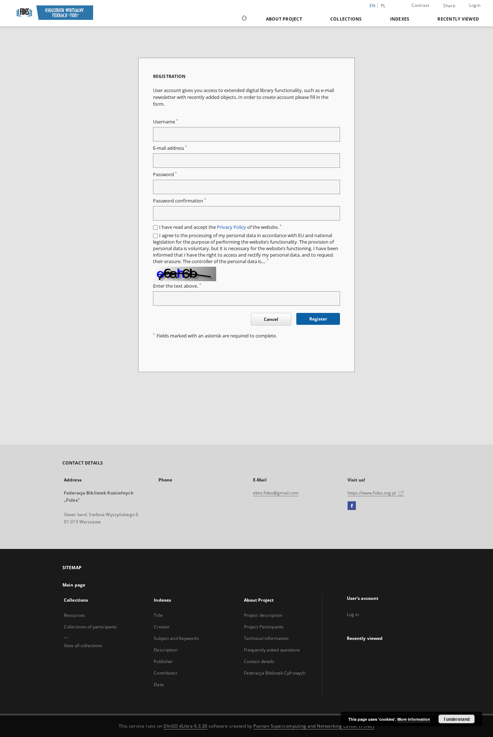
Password (165, 174)
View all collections (83, 645)
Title (158, 615)
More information (413, 719)
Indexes (400, 19)
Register (318, 319)
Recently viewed (458, 19)
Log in (353, 614)
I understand (457, 719)
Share (449, 6)
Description (165, 650)
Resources (74, 615)
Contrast (420, 5)
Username (165, 122)
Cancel (271, 319)
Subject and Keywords (176, 638)
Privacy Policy (231, 227)
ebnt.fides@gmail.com (275, 493)
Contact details (259, 661)
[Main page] (244, 19)
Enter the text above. (177, 286)
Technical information (266, 638)
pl (383, 5)
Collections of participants (90, 627)
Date (158, 684)
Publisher (163, 661)
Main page (73, 585)
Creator (162, 627)
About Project (284, 19)
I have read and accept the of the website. (220, 227)
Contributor (165, 673)
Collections (346, 19)
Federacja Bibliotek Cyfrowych (274, 673)
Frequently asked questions (272, 650)
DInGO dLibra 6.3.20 (185, 726)
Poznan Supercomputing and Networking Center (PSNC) (313, 726)
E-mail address (170, 148)
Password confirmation (179, 201)
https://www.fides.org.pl (372, 493)
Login (474, 5)
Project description (263, 615)
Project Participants (264, 627)
